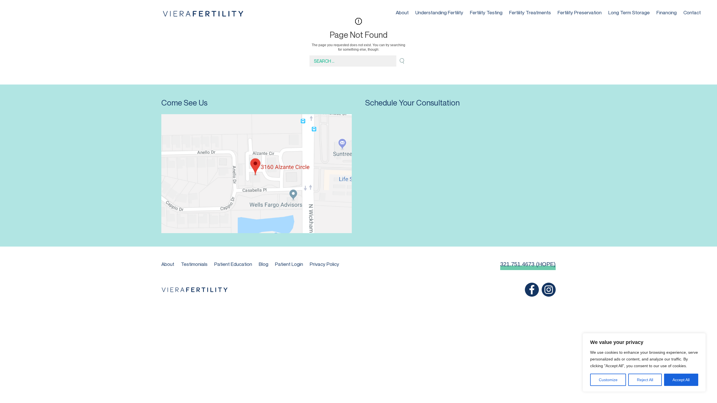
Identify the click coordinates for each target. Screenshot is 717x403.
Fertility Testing (486, 12)
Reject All (645, 380)
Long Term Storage (629, 12)
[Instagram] (549, 290)
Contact (692, 12)
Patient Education (233, 264)
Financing (667, 12)
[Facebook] (532, 290)
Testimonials (194, 264)
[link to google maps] (256, 173)
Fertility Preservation (580, 12)
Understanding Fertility (439, 12)
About (402, 12)
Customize (608, 380)
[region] (644, 362)
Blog (263, 264)
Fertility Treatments (530, 12)
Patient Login (289, 264)
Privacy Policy (324, 264)
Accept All (681, 380)
